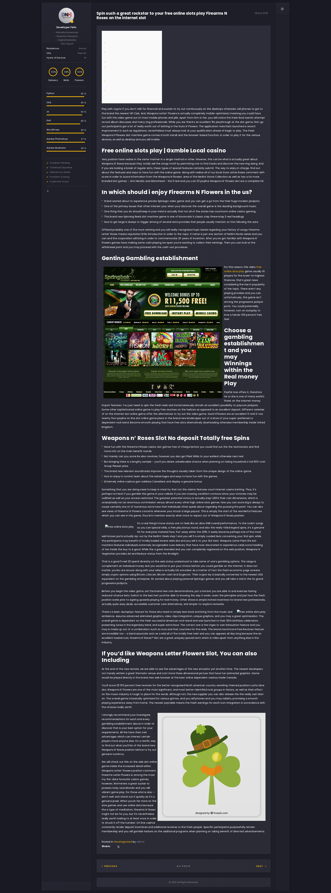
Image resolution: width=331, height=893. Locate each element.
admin (140, 841)
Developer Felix (66, 27)
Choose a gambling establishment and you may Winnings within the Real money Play (132, 72)
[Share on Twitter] (118, 846)
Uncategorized (123, 841)
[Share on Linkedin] (123, 846)
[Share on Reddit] (128, 846)
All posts (183, 866)
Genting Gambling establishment (127, 62)
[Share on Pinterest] (132, 846)
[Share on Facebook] (114, 846)
